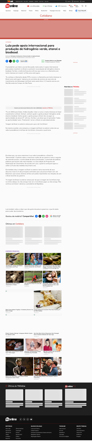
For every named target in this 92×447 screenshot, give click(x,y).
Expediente (62, 432)
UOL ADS (46, 1)
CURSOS (36, 1)
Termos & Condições (64, 436)
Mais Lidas (8, 428)
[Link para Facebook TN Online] (20, 419)
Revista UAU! (44, 10)
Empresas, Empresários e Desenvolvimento (41, 432)
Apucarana (8, 10)
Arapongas (15, 10)
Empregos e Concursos (55, 10)
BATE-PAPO (76, 1)
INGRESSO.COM (19, 1)
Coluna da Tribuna (35, 428)
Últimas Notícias (19, 428)
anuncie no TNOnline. (47, 108)
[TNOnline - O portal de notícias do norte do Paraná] (12, 6)
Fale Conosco (62, 428)
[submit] (82, 6)
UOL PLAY (41, 1)
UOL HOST (26, 1)
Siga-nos (23, 61)
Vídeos (64, 10)
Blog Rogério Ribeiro (36, 436)
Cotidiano (46, 15)
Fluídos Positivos (35, 430)
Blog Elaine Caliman (35, 434)
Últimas (70, 10)
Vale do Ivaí (23, 10)
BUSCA (69, 1)
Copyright (61, 434)
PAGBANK (31, 1)
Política (36, 10)
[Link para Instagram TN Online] (27, 419)
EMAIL (83, 1)
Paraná (30, 10)
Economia (18, 438)
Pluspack (78, 436)
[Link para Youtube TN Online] (31, 419)
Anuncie (61, 430)
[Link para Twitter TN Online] (24, 419)
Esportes (8, 438)
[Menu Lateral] (85, 6)
